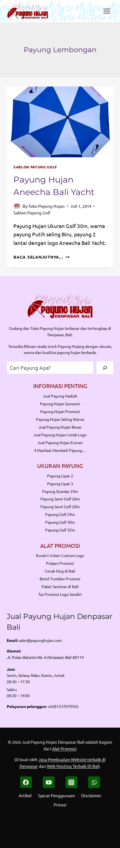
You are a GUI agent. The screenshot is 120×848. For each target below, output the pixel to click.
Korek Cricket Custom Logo (60, 555)
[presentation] (60, 122)
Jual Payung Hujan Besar (60, 426)
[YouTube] (48, 782)
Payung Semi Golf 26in (60, 498)
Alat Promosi (64, 748)
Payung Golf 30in (60, 522)
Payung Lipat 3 (60, 483)
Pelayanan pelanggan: (27, 706)
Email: (12, 640)
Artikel (25, 795)
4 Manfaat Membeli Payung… (60, 450)
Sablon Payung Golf (35, 166)
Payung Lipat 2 (60, 475)
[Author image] (16, 205)
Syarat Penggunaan (56, 795)
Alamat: (14, 650)
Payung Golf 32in (60, 529)
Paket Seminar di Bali (60, 586)
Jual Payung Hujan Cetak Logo (60, 434)
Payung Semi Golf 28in (60, 506)
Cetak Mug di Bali (60, 570)
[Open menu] (106, 11)
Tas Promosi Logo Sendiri (60, 594)
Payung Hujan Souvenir (60, 403)
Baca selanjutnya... (41, 257)
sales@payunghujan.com (40, 640)
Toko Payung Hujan (46, 206)
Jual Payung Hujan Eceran (60, 442)
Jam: (11, 669)
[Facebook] (26, 782)
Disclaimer (91, 795)
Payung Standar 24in (60, 491)
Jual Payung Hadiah (60, 395)
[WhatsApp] (94, 782)
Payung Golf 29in (60, 514)
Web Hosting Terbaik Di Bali (73, 766)
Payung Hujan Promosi (60, 411)
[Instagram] (71, 782)
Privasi (60, 804)
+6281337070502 (63, 706)
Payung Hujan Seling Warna (60, 419)
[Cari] (105, 367)
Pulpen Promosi (60, 563)
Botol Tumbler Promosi (60, 578)
